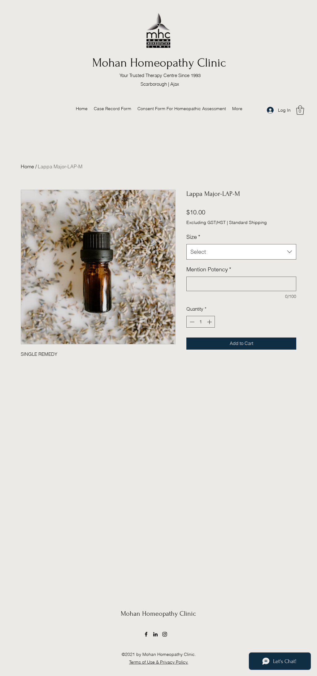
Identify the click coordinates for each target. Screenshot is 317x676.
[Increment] (210, 322)
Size (193, 236)
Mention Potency (208, 269)
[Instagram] (165, 634)
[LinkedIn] (155, 634)
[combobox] (241, 252)
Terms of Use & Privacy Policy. (158, 662)
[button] (300, 110)
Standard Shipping (248, 222)
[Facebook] (146, 634)
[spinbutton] (201, 322)
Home (27, 166)
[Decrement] (191, 322)
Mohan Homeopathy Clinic (159, 63)
